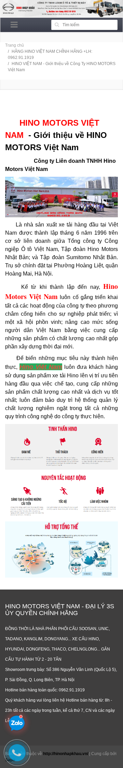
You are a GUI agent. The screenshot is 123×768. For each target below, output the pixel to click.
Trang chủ (14, 45)
